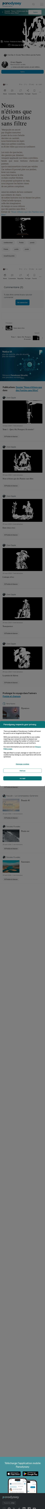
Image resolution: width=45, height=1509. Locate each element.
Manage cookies (22, 764)
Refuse (22, 771)
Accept (22, 778)
